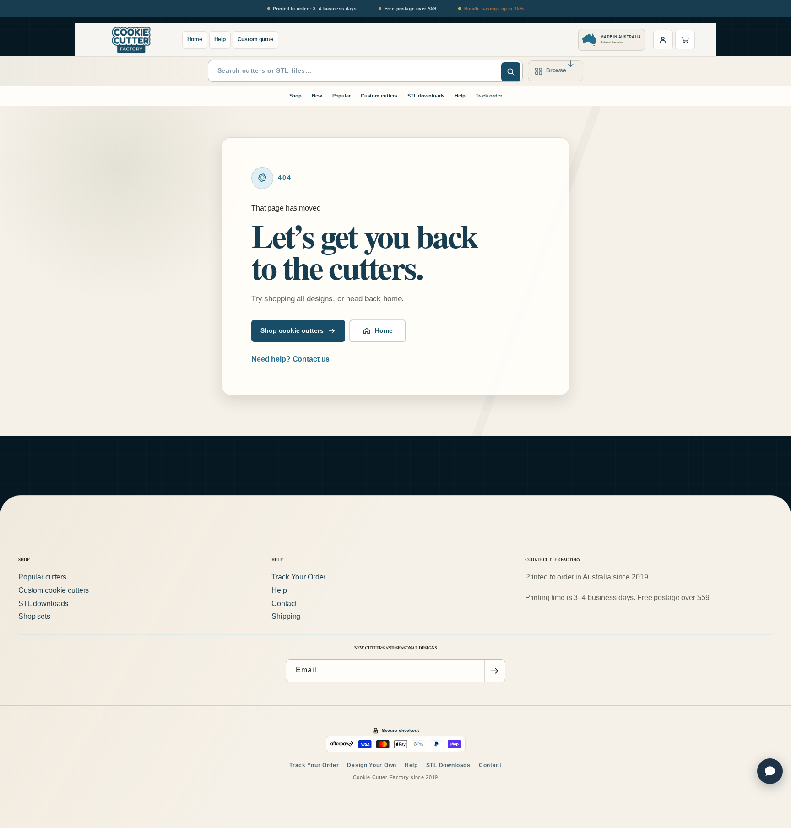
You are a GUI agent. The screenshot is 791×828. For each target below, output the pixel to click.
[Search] (510, 71)
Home (195, 39)
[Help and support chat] (770, 771)
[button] (685, 39)
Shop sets (34, 617)
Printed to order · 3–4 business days (315, 8)
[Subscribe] (494, 671)
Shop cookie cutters (292, 330)
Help (220, 39)
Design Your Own (371, 765)
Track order (489, 95)
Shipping (285, 617)
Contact (283, 603)
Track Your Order (298, 577)
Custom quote (255, 39)
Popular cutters (42, 577)
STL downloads (425, 95)
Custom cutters (379, 95)
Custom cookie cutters (53, 590)
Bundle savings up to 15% (494, 8)
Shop (295, 95)
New (317, 95)
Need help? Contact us (290, 359)
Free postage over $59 (410, 8)
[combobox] (365, 70)
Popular (341, 95)
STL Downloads (448, 765)
